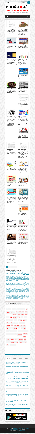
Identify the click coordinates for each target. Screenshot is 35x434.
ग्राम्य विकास (11, 279)
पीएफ (28, 284)
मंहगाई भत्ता (17, 288)
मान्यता (17, 289)
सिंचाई (22, 296)
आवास (28, 273)
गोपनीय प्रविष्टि (25, 278)
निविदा (10, 283)
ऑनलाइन (18, 276)
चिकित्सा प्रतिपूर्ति (26, 279)
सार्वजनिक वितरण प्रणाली (17, 296)
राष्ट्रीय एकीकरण (21, 290)
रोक (24, 290)
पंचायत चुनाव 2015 (21, 283)
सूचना (14, 297)
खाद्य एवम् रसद (17, 278)
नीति (12, 283)
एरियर (14, 276)
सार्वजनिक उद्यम (11, 296)
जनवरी (17, 280)
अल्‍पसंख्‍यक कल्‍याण (9, 273)
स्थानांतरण (18, 298)
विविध (28, 291)
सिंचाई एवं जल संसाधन (26, 296)
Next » (15, 266)
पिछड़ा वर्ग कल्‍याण (24, 284)
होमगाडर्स (22, 298)
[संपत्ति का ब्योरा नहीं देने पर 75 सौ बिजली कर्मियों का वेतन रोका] (12, 41)
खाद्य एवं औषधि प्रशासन (12, 278)
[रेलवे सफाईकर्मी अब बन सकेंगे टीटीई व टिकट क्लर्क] (12, 164)
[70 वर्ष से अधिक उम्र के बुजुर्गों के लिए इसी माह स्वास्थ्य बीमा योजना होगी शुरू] (23, 207)
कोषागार (7, 278)
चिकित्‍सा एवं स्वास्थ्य (9, 280)
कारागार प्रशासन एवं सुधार (12, 277)
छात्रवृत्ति (14, 280)
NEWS (14, 272)
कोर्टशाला (27, 277)
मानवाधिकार (14, 289)
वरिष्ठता (17, 291)
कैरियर (24, 277)
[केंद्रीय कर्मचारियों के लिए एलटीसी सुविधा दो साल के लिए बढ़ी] (12, 178)
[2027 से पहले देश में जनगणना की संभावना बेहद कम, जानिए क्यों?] (23, 178)
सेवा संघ (22, 297)
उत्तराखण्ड (7, 276)
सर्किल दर (14, 295)
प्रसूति (24, 285)
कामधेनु (7, 277)
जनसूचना (23, 280)
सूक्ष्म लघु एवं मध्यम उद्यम (9, 297)
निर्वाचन (7, 283)
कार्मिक (17, 277)
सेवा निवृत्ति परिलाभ (18, 297)
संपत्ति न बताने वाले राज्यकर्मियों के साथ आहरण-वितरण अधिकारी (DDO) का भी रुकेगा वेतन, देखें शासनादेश (12, 152)
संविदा (25, 292)
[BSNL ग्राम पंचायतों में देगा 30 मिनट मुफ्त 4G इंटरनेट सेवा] (23, 71)
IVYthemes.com (22, 430)
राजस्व (28, 289)
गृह (21, 278)
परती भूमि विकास (11, 284)
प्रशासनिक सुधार (20, 285)
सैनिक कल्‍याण (8, 298)
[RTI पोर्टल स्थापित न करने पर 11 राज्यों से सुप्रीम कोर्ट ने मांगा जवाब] (23, 84)
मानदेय (12, 289)
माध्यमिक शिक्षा (8, 289)
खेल (20, 278)
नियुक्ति (25, 281)
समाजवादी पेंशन (8, 295)
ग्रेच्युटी (14, 279)
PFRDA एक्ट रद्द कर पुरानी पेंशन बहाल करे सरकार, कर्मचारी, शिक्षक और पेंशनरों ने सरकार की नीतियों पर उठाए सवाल (23, 62)
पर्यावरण (18, 284)
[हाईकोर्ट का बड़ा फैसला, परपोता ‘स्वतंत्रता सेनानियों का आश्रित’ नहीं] (12, 237)
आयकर (22, 273)
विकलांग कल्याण (21, 291)
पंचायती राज (27, 283)
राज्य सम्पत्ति (16, 290)
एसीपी (16, 276)
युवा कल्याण (25, 289)
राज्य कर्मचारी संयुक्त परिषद (10, 290)
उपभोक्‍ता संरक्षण (11, 276)
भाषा (14, 288)
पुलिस (9, 285)
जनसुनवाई (19, 280)
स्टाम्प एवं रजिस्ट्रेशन (13, 298)
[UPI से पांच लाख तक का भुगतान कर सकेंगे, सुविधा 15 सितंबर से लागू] (12, 222)
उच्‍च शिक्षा (20, 275)
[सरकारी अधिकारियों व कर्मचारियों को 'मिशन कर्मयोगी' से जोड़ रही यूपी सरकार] (23, 164)
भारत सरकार (10, 288)
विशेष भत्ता (7, 292)
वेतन (10, 293)
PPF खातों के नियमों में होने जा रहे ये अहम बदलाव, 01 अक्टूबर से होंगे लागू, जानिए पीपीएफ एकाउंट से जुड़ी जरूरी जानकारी (23, 198)
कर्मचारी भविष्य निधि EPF (25, 276)
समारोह (12, 295)
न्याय (14, 283)
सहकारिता (18, 295)
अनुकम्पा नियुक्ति (26, 272)
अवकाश (13, 273)
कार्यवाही (20, 277)
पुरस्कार (7, 285)
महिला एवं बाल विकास (25, 288)
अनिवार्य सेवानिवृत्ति (20, 272)
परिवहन (15, 284)
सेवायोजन (28, 297)
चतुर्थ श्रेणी (17, 279)
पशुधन (21, 284)
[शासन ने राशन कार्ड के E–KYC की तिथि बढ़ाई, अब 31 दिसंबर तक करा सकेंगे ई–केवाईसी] (23, 98)
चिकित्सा (22, 279)
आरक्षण (25, 273)
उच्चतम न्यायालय (15, 275)
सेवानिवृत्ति (25, 297)
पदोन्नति (7, 284)
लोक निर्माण (9, 291)
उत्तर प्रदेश (26, 275)
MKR (18, 430)
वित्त (24, 291)
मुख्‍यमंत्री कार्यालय (21, 289)
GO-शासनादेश (8, 272)
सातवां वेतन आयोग (23, 295)
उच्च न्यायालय (8, 275)
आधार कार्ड (18, 273)
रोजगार (27, 290)
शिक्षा (17, 292)
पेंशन (11, 285)
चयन (20, 279)
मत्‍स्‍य (21, 288)
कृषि (22, 277)
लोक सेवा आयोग (13, 291)
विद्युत (26, 291)
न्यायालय (16, 283)
